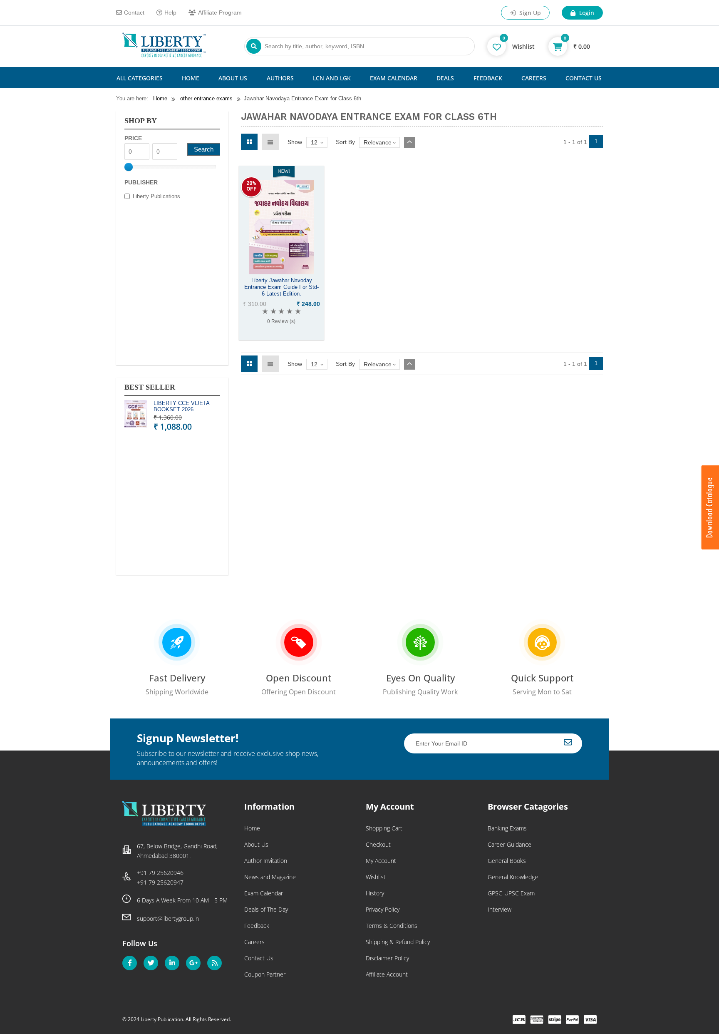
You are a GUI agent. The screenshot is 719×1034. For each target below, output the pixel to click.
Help (170, 12)
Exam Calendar (393, 78)
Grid (249, 142)
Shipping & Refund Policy (398, 942)
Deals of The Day (266, 909)
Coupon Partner (264, 974)
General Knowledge (513, 877)
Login (586, 13)
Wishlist (376, 877)
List (270, 142)
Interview (499, 909)
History (375, 893)
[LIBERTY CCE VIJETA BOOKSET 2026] (135, 415)
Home (190, 78)
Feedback (488, 78)
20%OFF (251, 186)
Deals (445, 78)
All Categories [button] (140, 78)
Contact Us (583, 78)
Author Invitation (265, 861)
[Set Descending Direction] (409, 142)
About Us (232, 78)
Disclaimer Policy (387, 958)
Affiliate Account (387, 974)
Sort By (345, 142)
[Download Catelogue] (710, 547)
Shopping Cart (384, 828)
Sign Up (529, 13)
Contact (134, 12)
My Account (381, 861)
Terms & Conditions (391, 926)
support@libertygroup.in (168, 918)
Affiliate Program (220, 12)
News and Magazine (270, 877)
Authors (280, 78)
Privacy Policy (382, 909)
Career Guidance (509, 844)
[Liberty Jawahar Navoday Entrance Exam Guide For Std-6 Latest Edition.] (281, 272)
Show (295, 142)
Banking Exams (507, 828)
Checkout (378, 844)
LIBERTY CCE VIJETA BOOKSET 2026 (181, 406)
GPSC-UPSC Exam (511, 893)
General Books (507, 861)
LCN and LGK (332, 78)
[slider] (128, 167)
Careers (533, 78)
